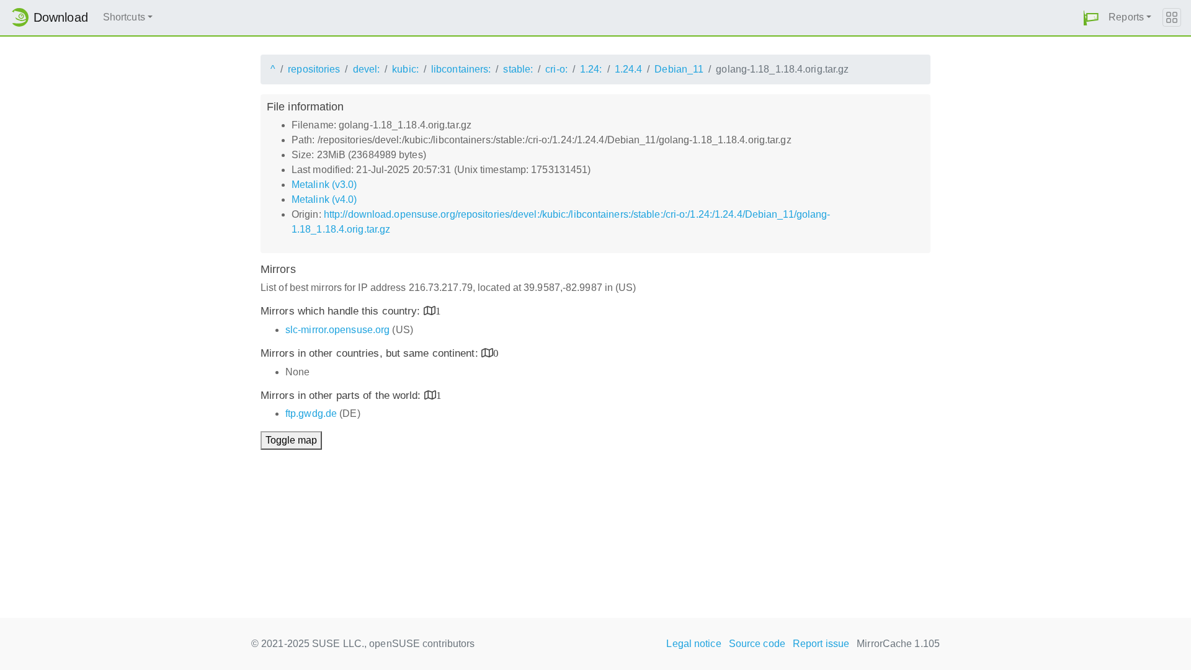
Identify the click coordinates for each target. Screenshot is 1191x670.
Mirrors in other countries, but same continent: (371, 353)
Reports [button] (1126, 17)
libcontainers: (461, 69)
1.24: (591, 69)
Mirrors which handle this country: (342, 311)
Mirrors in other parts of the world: (342, 395)
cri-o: (556, 69)
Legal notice (693, 643)
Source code (757, 643)
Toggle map (291, 440)
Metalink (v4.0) (324, 199)
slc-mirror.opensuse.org (337, 329)
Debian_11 (678, 69)
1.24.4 (629, 69)
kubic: (405, 69)
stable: (518, 69)
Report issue (821, 643)
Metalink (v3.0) (324, 184)
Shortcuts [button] (124, 17)
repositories (314, 69)
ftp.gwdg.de (311, 413)
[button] (1091, 17)
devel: (366, 69)
